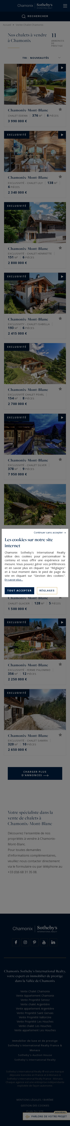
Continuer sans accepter (48, 532)
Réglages (47, 590)
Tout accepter (19, 590)
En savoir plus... (14, 579)
